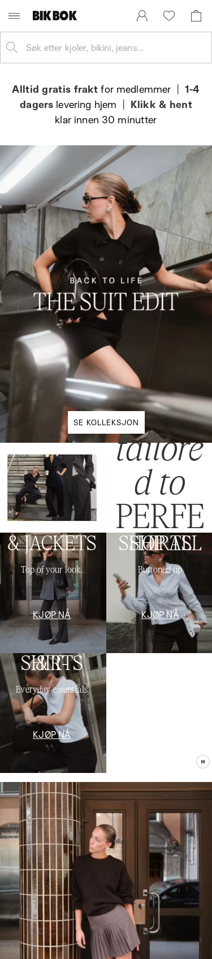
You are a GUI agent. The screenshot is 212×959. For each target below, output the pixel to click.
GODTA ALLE (106, 543)
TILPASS (100, 577)
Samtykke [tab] (41, 339)
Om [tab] (170, 339)
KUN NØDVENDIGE (106, 611)
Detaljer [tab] (106, 339)
